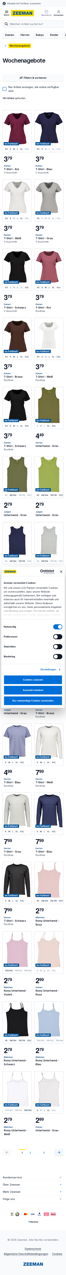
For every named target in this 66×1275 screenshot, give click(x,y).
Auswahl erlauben (33, 690)
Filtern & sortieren (35, 77)
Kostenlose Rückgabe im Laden (23, 3)
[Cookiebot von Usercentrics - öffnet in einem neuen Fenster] (41, 571)
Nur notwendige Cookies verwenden (33, 700)
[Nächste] (58, 1152)
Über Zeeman (11, 1184)
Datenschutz (33, 1248)
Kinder (54, 34)
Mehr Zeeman (12, 1191)
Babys (40, 34)
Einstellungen (48, 669)
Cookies (57, 1253)
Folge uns (9, 1199)
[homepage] (22, 13)
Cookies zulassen (33, 679)
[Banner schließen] (61, 571)
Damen (9, 34)
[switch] (57, 636)
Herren (25, 34)
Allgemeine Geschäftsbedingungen (26, 1253)
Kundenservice (12, 1177)
